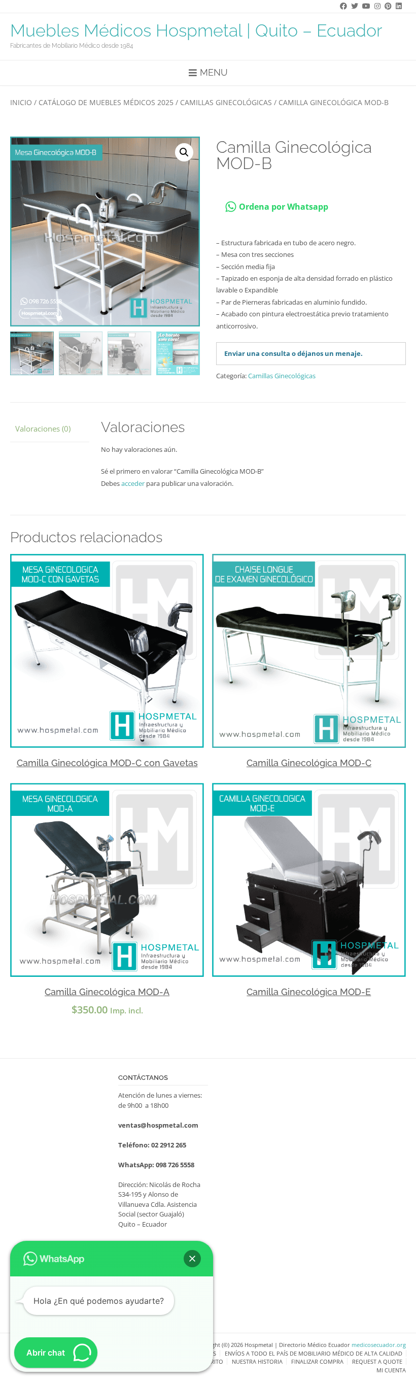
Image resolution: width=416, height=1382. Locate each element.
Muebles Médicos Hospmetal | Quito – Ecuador (196, 30)
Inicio (21, 102)
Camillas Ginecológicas (226, 102)
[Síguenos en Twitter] (352, 6)
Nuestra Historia (257, 1361)
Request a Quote (377, 1361)
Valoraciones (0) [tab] (43, 428)
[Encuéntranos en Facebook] (341, 6)
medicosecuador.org (379, 1344)
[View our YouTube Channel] (364, 6)
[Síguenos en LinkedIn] (397, 6)
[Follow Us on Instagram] (375, 6)
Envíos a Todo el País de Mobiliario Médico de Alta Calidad (313, 1353)
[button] (184, 152)
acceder (133, 483)
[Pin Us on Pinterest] (386, 6)
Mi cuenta (391, 1370)
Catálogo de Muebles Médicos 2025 (106, 102)
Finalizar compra (317, 1361)
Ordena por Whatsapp (282, 206)
